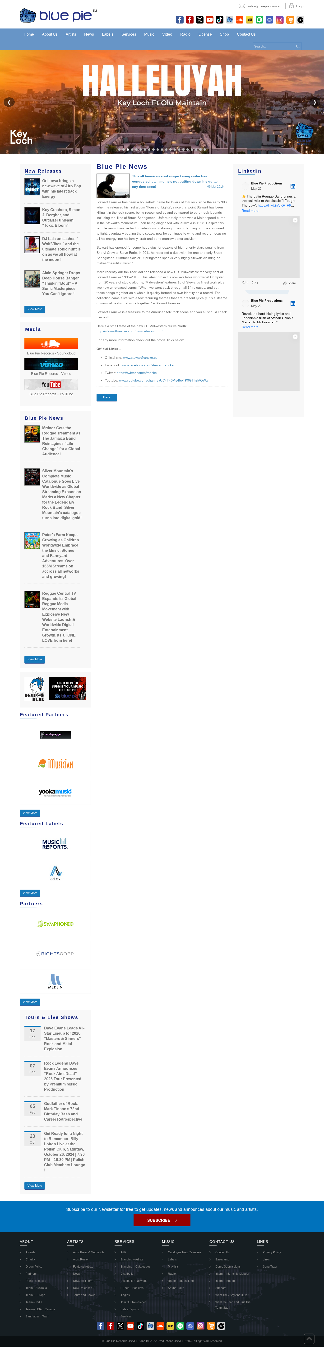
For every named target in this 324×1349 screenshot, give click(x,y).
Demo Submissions (228, 1266)
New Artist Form (83, 1281)
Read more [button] (250, 210)
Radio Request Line (181, 1281)
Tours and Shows (84, 1295)
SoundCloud (176, 1288)
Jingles (125, 1295)
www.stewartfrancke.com (141, 357)
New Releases (82, 1288)
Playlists (173, 1266)
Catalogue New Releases (184, 1252)
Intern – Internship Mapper (232, 1273)
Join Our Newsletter (133, 1302)
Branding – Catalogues (135, 1266)
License (205, 34)
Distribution (127, 1273)
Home (29, 34)
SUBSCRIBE (158, 1220)
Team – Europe (35, 1295)
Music (149, 34)
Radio (185, 34)
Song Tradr (270, 1266)
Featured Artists (83, 1266)
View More (35, 309)
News (89, 34)
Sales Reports (129, 1309)
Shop (224, 34)
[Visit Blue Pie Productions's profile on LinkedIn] (246, 186)
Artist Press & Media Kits (88, 1252)
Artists (71, 34)
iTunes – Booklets (131, 1288)
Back (106, 397)
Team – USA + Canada (40, 1309)
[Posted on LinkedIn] (293, 186)
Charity (30, 1259)
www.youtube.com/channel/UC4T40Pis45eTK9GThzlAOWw (163, 380)
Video (167, 34)
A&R (123, 1252)
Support (220, 1288)
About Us (50, 34)
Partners (31, 1273)
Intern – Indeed (225, 1281)
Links (266, 1259)
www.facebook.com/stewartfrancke (148, 365)
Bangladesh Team (37, 1316)
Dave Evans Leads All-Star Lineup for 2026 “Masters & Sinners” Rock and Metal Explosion (64, 1038)
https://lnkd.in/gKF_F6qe (276, 205)
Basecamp (222, 1259)
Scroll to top (309, 1339)
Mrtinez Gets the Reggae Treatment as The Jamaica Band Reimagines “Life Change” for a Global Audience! (61, 441)
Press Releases (36, 1281)
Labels (107, 34)
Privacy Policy (272, 1252)
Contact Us (246, 34)
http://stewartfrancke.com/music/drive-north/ (129, 331)
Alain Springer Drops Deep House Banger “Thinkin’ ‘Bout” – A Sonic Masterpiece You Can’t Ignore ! (61, 283)
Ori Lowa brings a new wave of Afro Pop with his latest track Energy (61, 188)
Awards (30, 1252)
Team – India (34, 1302)
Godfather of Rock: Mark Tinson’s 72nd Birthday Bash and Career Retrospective (63, 1111)
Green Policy (34, 1266)
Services (128, 34)
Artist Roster (81, 1259)
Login (300, 6)
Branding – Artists (131, 1259)
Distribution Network (133, 1281)
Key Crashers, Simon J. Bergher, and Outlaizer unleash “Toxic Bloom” (61, 217)
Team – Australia (36, 1288)
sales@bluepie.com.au (264, 6)
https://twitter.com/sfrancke (137, 373)
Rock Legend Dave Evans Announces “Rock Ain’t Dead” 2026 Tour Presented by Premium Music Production (62, 1076)
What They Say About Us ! (232, 1295)
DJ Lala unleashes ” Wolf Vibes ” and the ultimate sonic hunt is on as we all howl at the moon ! (61, 249)
